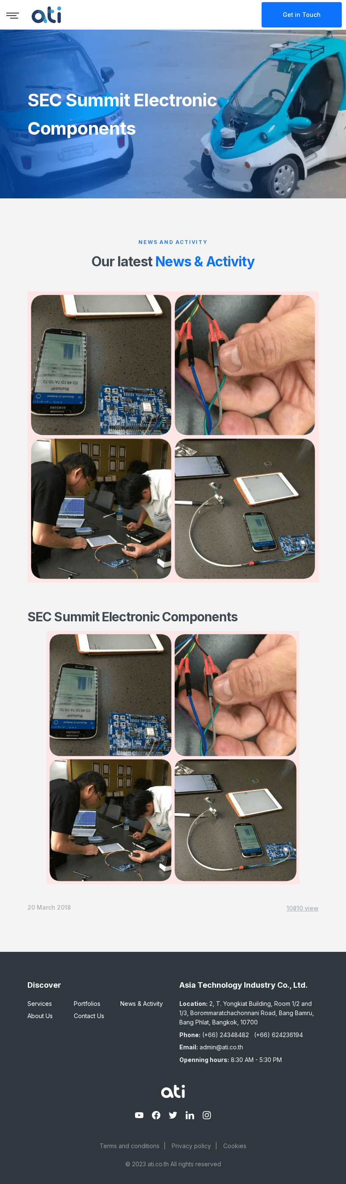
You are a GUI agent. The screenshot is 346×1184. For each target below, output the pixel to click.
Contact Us (89, 1015)
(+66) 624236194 (278, 1034)
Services (39, 1003)
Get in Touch (302, 14)
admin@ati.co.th (221, 1047)
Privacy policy (191, 1145)
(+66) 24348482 (225, 1034)
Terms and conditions (129, 1145)
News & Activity (141, 1003)
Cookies (234, 1145)
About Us (40, 1015)
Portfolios (87, 1003)
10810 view (303, 908)
